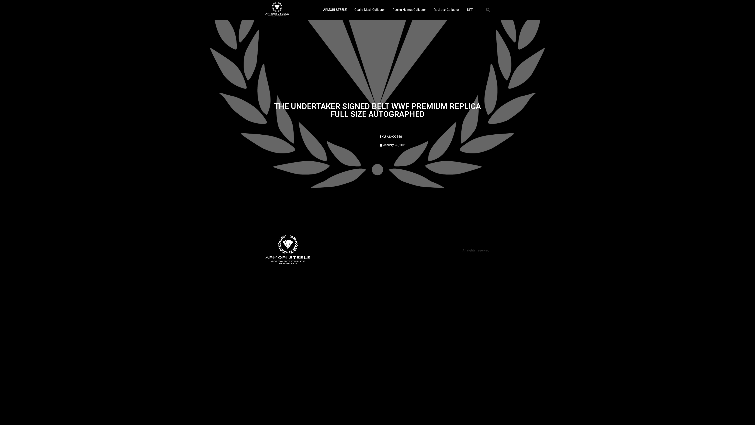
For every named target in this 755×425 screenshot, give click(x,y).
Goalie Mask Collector (369, 10)
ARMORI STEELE (335, 10)
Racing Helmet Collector (409, 10)
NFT (470, 10)
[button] (488, 10)
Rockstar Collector (446, 10)
